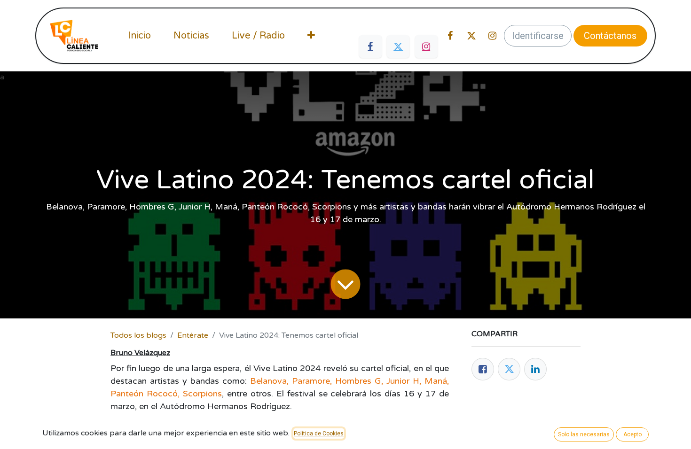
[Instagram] (426, 46)
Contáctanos (610, 35)
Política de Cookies (319, 433)
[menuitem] (139, 35)
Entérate (192, 335)
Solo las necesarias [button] (584, 434)
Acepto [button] (632, 434)
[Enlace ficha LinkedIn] (535, 369)
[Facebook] (370, 46)
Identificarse (538, 35)
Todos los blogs (138, 335)
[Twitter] (398, 46)
